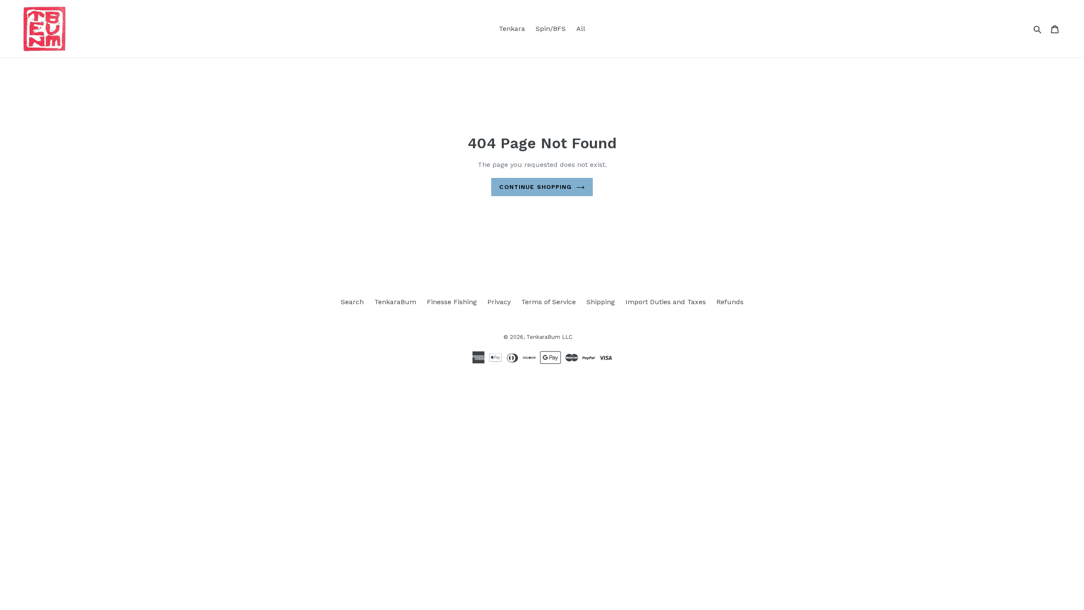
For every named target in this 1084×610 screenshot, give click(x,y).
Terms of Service (548, 302)
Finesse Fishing (452, 302)
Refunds (730, 302)
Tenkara (512, 29)
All (580, 29)
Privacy (499, 302)
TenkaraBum (395, 302)
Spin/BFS (551, 29)
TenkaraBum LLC (549, 337)
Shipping (600, 302)
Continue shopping (535, 186)
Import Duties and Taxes (665, 302)
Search (352, 302)
